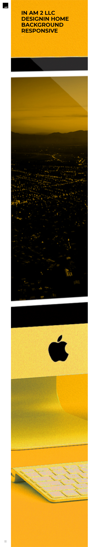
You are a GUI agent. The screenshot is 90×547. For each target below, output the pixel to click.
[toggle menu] (5, 541)
